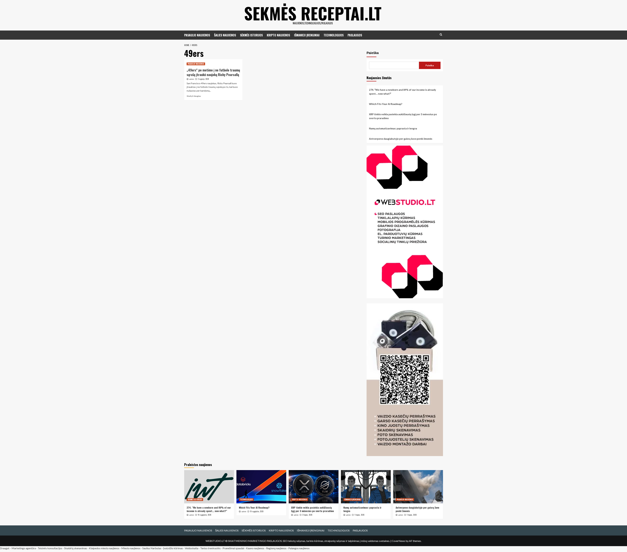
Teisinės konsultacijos (50, 548)
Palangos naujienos (299, 548)
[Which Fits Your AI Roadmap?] (261, 486)
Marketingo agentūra (24, 548)
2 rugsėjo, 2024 (203, 79)
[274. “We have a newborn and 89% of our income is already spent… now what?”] (209, 486)
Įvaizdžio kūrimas (173, 548)
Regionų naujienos (276, 548)
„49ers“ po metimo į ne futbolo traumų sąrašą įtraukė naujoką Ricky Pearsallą (213, 72)
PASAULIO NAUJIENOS (197, 35)
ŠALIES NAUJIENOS (225, 35)
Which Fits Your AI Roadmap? (385, 103)
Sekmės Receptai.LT (312, 13)
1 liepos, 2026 (359, 514)
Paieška (373, 53)
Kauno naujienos (255, 548)
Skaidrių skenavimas (75, 548)
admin (191, 79)
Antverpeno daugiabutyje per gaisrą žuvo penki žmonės (400, 138)
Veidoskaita (191, 548)
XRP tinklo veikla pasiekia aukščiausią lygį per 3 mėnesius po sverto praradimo (403, 116)
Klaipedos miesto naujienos (104, 548)
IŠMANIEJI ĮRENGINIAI (307, 35)
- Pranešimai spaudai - (233, 548)
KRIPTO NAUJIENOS (278, 35)
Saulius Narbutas (151, 548)
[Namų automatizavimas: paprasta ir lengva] (366, 486)
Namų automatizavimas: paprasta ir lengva (393, 128)
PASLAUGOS (355, 35)
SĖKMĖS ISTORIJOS (251, 35)
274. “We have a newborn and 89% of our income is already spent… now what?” (402, 91)
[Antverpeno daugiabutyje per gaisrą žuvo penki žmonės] (418, 486)
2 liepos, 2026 (307, 514)
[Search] (441, 34)
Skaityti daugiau (194, 96)
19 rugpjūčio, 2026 (204, 514)
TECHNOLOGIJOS (334, 35)
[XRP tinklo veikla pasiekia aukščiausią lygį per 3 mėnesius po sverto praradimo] (313, 486)
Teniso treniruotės (210, 548)
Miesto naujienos (130, 548)
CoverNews (398, 540)
